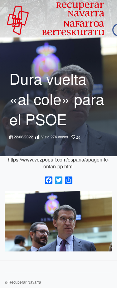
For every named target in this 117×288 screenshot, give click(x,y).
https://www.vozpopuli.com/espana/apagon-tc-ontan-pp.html (58, 163)
